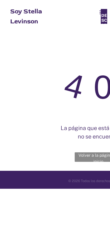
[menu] (102, 12)
